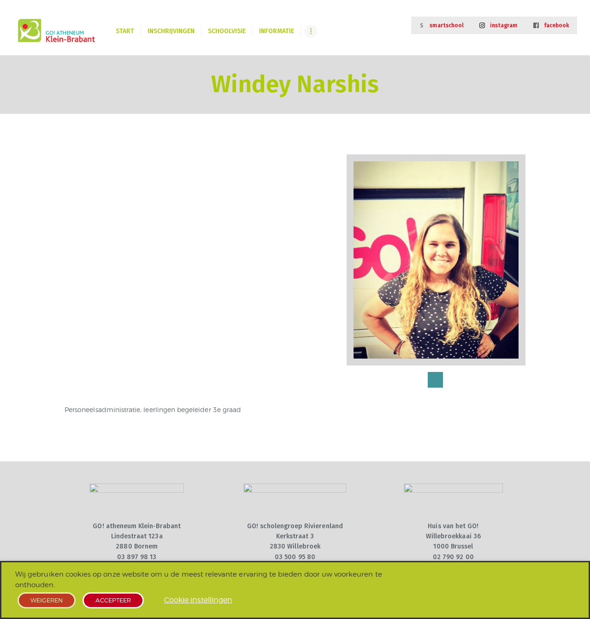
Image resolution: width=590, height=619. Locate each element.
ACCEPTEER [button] (113, 600)
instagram (504, 25)
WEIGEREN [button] (46, 600)
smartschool (447, 25)
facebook (556, 25)
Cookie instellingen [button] (198, 599)
